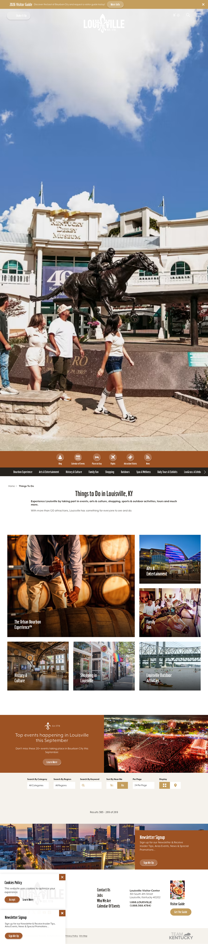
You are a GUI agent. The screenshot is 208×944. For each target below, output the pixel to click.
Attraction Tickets (130, 463)
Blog (60, 463)
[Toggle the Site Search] (188, 15)
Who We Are (104, 900)
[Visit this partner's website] (181, 935)
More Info (115, 4)
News (148, 463)
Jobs (100, 895)
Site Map (83, 936)
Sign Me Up (149, 862)
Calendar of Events (78, 463)
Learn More (52, 762)
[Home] (104, 23)
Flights (113, 463)
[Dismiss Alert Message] (203, 4)
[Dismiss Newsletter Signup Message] (62, 913)
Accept (12, 899)
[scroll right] (205, 471)
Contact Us (103, 889)
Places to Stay (97, 463)
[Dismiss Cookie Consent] (62, 877)
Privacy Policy (71, 936)
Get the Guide (180, 912)
